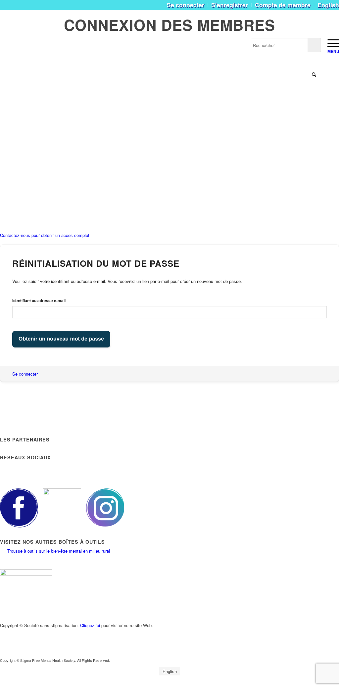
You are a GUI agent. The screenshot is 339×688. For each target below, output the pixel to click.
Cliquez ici (90, 625)
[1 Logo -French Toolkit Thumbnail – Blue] (43, 48)
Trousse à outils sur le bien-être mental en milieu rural (58, 551)
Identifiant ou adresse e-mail (39, 300)
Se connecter (25, 374)
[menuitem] (186, 5)
